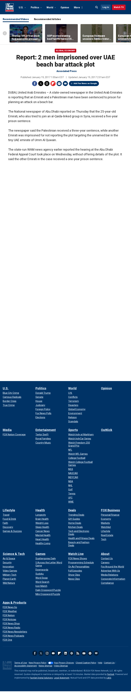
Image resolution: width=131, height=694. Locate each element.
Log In (106, 7)
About (105, 554)
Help (100, 663)
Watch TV (119, 7)
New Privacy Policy (37, 663)
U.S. (21, 7)
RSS (77, 653)
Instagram (47, 653)
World (50, 7)
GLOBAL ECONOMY (65, 50)
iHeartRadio (96, 653)
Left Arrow (5, 33)
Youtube (53, 653)
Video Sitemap (61, 666)
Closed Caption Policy (86, 663)
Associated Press (66, 71)
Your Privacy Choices (64, 663)
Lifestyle (9, 510)
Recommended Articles (47, 19)
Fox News (9, 7)
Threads (46, 83)
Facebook (34, 83)
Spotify (90, 653)
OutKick (106, 430)
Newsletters (83, 653)
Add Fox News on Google (85, 83)
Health (40, 510)
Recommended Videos (16, 19)
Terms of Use (20, 663)
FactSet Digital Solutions (41, 678)
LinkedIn (65, 653)
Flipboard (53, 83)
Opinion (65, 7)
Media (7, 430)
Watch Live (76, 554)
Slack (71, 653)
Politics (35, 7)
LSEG (108, 678)
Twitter (40, 83)
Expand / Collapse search (96, 7)
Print (59, 83)
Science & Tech (14, 554)
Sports (73, 430)
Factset (110, 674)
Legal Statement (61, 678)
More (77, 7)
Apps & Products (14, 602)
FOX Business (110, 510)
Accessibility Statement (25, 666)
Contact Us (109, 663)
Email (65, 83)
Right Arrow (125, 33)
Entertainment (45, 430)
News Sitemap (45, 666)
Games (40, 554)
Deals (72, 510)
